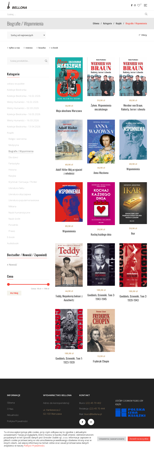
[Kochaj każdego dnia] (101, 203)
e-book (54, 47)
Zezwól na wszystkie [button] (138, 438)
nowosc (29, 47)
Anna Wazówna (101, 173)
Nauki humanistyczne (19, 212)
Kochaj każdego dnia (101, 234)
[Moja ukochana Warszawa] (69, 79)
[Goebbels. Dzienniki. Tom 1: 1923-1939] (69, 329)
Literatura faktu (16, 188)
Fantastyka (14, 163)
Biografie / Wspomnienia (21, 151)
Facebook (131, 5)
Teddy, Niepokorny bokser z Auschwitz (69, 298)
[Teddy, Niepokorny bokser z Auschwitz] (69, 265)
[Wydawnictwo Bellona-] (17, 5)
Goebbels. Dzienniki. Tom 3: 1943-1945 (101, 297)
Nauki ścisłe (14, 218)
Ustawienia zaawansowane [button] (111, 438)
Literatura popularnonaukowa (24, 200)
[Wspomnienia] (133, 140)
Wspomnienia (133, 169)
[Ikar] (133, 203)
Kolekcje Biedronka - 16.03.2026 (23, 114)
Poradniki (13, 224)
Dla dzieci (13, 157)
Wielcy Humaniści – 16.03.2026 (23, 120)
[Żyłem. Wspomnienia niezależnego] (101, 76)
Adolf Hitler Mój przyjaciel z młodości (69, 171)
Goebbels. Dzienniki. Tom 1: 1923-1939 (68, 360)
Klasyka (12, 175)
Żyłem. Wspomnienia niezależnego (101, 107)
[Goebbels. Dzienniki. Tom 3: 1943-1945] (101, 264)
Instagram (135, 5)
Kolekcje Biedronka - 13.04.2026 (23, 126)
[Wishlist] (138, 5)
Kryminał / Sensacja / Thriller (23, 181)
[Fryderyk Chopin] (101, 330)
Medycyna (14, 144)
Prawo (12, 230)
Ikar (133, 233)
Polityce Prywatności (34, 445)
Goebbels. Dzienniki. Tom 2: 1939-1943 (133, 298)
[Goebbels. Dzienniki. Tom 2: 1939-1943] (133, 265)
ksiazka (42, 47)
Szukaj (46, 61)
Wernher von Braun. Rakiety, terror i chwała (133, 107)
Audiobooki (12, 243)
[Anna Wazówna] (101, 141)
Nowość (13, 264)
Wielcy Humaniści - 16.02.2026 (22, 101)
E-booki (11, 237)
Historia (12, 169)
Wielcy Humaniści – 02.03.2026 (23, 108)
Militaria (12, 206)
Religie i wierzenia (17, 138)
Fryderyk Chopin (101, 361)
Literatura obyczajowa (20, 194)
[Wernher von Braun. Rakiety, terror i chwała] (133, 76)
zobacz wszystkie (16, 83)
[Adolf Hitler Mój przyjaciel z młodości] (69, 140)
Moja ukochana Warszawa (69, 111)
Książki (10, 132)
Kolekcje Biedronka (16, 89)
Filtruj (14, 293)
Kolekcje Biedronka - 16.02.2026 (23, 95)
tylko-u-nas (14, 47)
